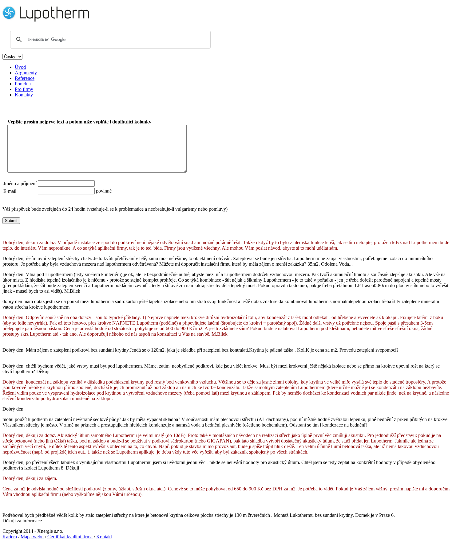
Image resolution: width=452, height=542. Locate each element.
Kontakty (24, 94)
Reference (24, 78)
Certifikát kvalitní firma (70, 536)
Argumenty (26, 72)
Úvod (20, 67)
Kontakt (104, 536)
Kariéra (9, 536)
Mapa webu (32, 536)
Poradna (23, 83)
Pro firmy (24, 89)
